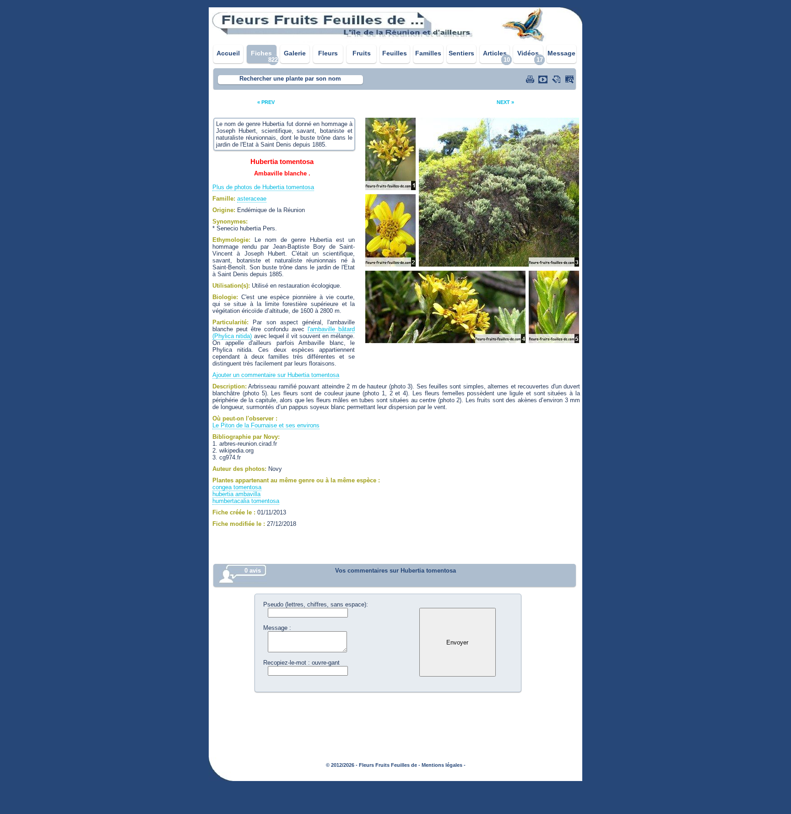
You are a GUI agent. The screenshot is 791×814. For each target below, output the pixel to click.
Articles (495, 53)
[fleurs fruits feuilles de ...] (395, 40)
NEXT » (505, 102)
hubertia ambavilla (236, 494)
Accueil (228, 53)
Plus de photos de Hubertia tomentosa (263, 187)
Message (561, 53)
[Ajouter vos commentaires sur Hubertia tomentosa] (557, 79)
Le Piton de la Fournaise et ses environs (266, 425)
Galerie (295, 53)
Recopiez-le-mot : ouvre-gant (301, 662)
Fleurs (328, 53)
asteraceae (251, 198)
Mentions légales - (444, 765)
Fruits (361, 53)
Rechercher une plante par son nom (290, 78)
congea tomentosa (236, 487)
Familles (428, 53)
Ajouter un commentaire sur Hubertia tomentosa (275, 374)
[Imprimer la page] (531, 79)
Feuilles (394, 53)
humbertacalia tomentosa (245, 500)
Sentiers (461, 53)
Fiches (261, 53)
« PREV (266, 102)
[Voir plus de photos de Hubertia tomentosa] (570, 79)
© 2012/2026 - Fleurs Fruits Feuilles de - (373, 765)
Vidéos (528, 53)
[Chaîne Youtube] (543, 79)
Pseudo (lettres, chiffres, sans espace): (315, 604)
